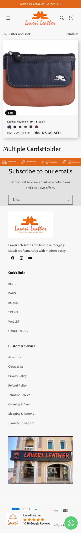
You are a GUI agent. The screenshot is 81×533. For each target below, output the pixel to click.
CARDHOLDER (18, 331)
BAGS (12, 293)
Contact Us (15, 366)
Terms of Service (19, 395)
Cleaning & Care (19, 404)
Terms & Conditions (21, 423)
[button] (8, 18)
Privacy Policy (17, 376)
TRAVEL (13, 312)
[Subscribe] (67, 200)
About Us (14, 357)
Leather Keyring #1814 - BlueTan (26, 121)
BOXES (13, 303)
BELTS (12, 284)
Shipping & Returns (21, 413)
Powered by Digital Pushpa (56, 525)
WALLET (14, 321)
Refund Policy (17, 385)
